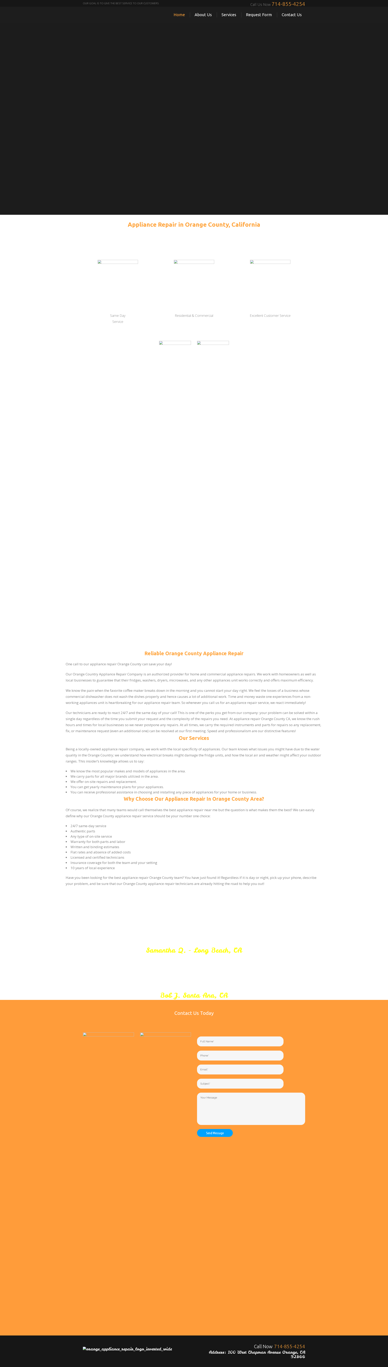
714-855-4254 (288, 4)
